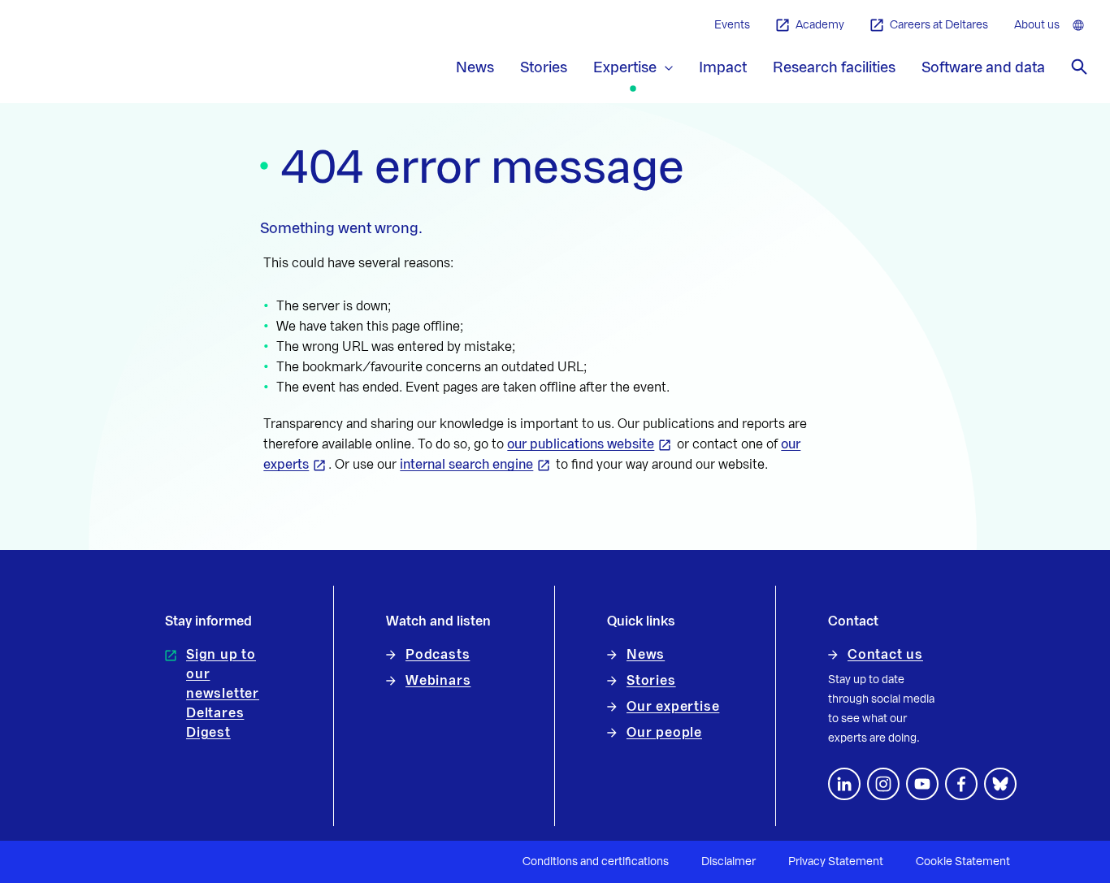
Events (732, 25)
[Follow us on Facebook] (961, 784)
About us (1037, 25)
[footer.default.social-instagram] (883, 784)
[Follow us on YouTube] (922, 784)
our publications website (580, 444)
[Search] (1079, 66)
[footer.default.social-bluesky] (1000, 784)
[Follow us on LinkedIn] (844, 784)
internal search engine (466, 464)
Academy (820, 25)
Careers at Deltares (939, 25)
